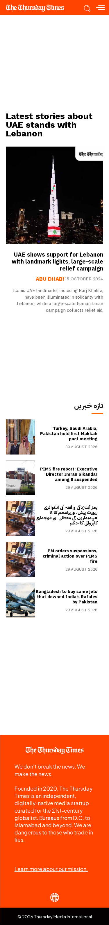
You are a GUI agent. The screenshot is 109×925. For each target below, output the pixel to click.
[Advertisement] (54, 62)
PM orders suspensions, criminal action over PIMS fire (70, 556)
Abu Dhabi (50, 279)
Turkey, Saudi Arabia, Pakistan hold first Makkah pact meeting (68, 433)
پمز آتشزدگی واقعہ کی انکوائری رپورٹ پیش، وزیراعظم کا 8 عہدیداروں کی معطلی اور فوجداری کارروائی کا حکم (66, 515)
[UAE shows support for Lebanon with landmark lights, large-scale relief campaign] (54, 195)
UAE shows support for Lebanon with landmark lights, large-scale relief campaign (57, 261)
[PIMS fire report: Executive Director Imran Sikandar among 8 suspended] (20, 477)
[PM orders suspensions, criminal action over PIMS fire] (20, 559)
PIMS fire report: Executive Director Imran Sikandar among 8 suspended (68, 474)
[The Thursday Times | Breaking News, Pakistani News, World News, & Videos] (38, 8)
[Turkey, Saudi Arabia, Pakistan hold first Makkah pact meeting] (20, 437)
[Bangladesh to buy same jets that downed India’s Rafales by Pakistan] (20, 600)
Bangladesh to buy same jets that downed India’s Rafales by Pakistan (66, 596)
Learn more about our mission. (51, 869)
